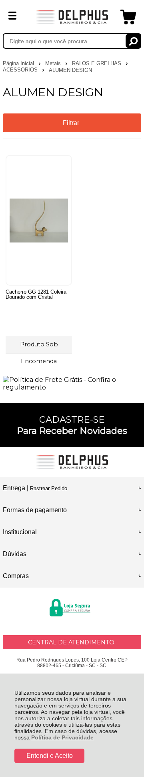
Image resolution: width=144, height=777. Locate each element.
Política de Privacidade (62, 737)
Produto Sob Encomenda (39, 347)
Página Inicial (19, 63)
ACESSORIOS (21, 70)
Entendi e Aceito (49, 755)
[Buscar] (133, 41)
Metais (53, 63)
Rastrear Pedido (48, 488)
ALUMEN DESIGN (70, 70)
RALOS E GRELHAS (97, 63)
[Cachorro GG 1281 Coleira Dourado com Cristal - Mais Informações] (38, 220)
